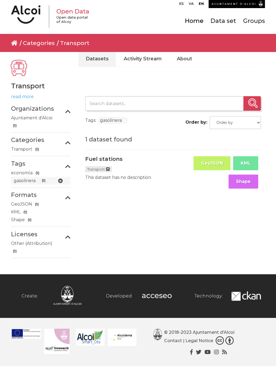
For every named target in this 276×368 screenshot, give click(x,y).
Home (194, 21)
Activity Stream (143, 59)
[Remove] (124, 121)
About (184, 59)
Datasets (97, 59)
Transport (74, 43)
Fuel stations (104, 159)
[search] (252, 103)
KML (246, 163)
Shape (243, 181)
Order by (195, 122)
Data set (223, 21)
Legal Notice (199, 340)
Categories (39, 43)
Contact (173, 340)
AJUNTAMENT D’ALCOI (234, 4)
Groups (254, 21)
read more (22, 96)
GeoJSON (212, 163)
